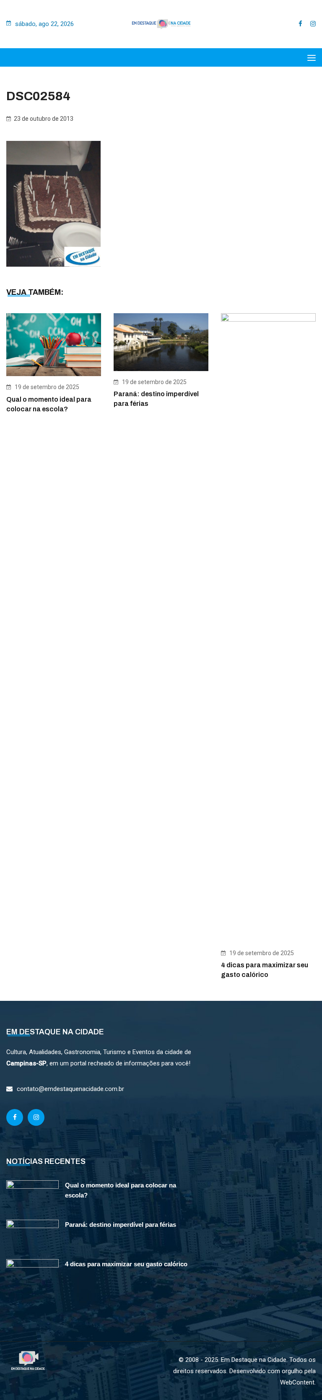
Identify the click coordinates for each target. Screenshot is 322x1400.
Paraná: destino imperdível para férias (120, 1224)
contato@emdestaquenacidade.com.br (70, 1089)
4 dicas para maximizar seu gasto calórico (126, 1264)
